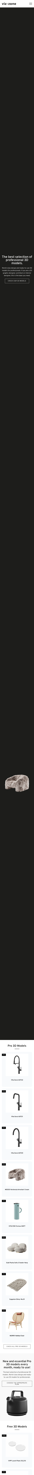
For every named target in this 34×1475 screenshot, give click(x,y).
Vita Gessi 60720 (17, 1153)
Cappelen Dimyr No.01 (17, 1299)
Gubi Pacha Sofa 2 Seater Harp (17, 1263)
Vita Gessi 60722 (17, 1080)
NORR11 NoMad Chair (17, 1336)
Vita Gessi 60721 (17, 1117)
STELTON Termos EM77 (17, 1226)
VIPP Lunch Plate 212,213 (17, 1461)
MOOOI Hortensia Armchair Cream (17, 1190)
